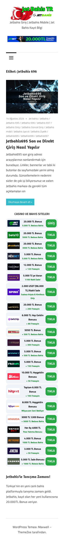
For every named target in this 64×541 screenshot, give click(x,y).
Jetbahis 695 (12, 123)
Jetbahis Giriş (13, 127)
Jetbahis (44, 118)
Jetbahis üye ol (21, 131)
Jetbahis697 (42, 136)
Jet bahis (33, 118)
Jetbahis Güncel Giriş (33, 127)
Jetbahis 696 (28, 123)
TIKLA (51, 234)
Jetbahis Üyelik (39, 131)
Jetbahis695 (12, 136)
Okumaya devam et (19, 202)
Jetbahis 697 (43, 123)
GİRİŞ (51, 223)
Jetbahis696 (27, 136)
